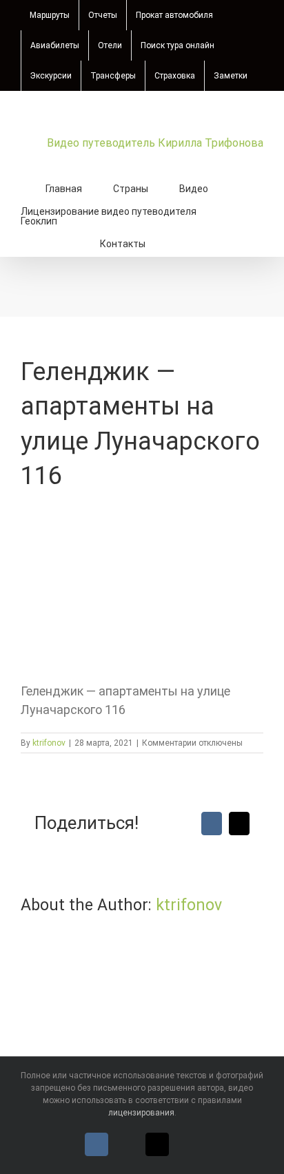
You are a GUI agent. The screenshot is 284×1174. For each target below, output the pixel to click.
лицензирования (141, 1113)
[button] (180, 242)
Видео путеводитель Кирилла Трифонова (155, 142)
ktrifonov (48, 743)
